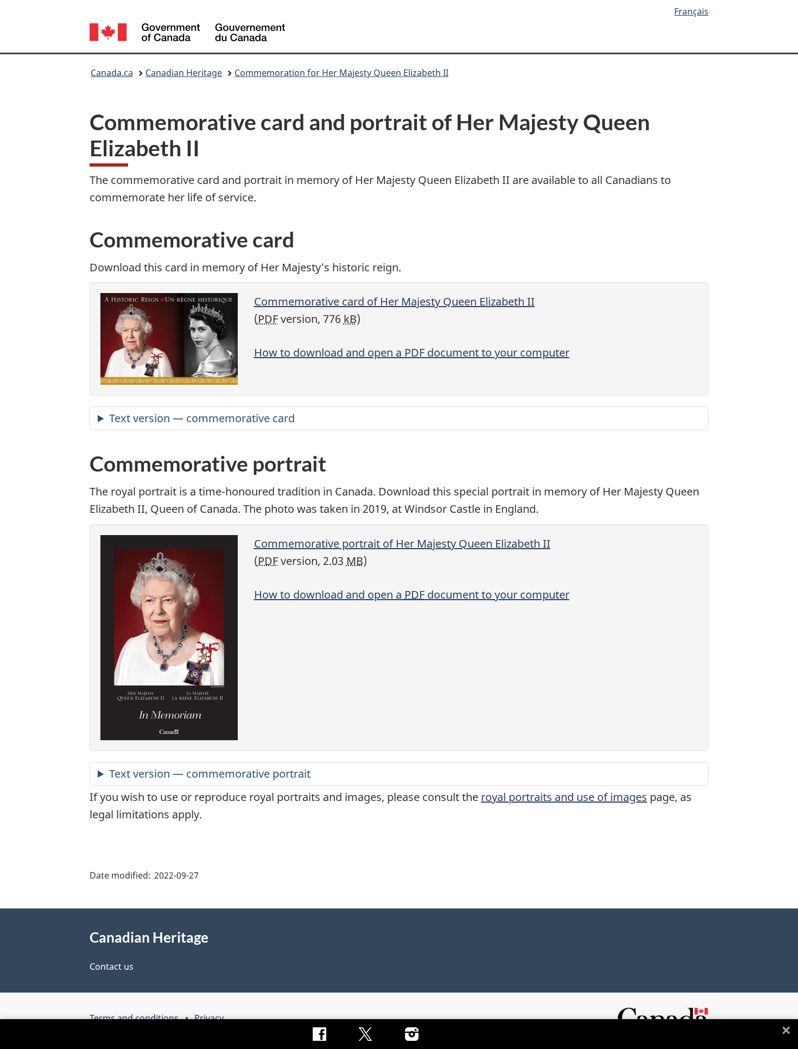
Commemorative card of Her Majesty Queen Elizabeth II (394, 301)
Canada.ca (112, 73)
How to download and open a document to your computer (411, 352)
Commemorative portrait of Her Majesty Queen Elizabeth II (402, 543)
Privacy (209, 1018)
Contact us (112, 966)
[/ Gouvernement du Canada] (187, 33)
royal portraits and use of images (564, 797)
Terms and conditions (134, 1018)
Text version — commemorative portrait (210, 773)
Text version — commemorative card (202, 418)
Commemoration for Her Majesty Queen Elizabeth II (341, 73)
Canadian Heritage (183, 73)
